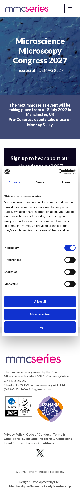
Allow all (40, 301)
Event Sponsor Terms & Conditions (29, 443)
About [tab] (65, 182)
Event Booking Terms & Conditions (47, 438)
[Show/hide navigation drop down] (70, 8)
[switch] (70, 260)
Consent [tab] (14, 182)
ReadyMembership (57, 486)
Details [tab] (40, 182)
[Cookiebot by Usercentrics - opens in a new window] (59, 171)
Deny (40, 327)
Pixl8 (57, 482)
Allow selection (40, 314)
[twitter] (40, 453)
